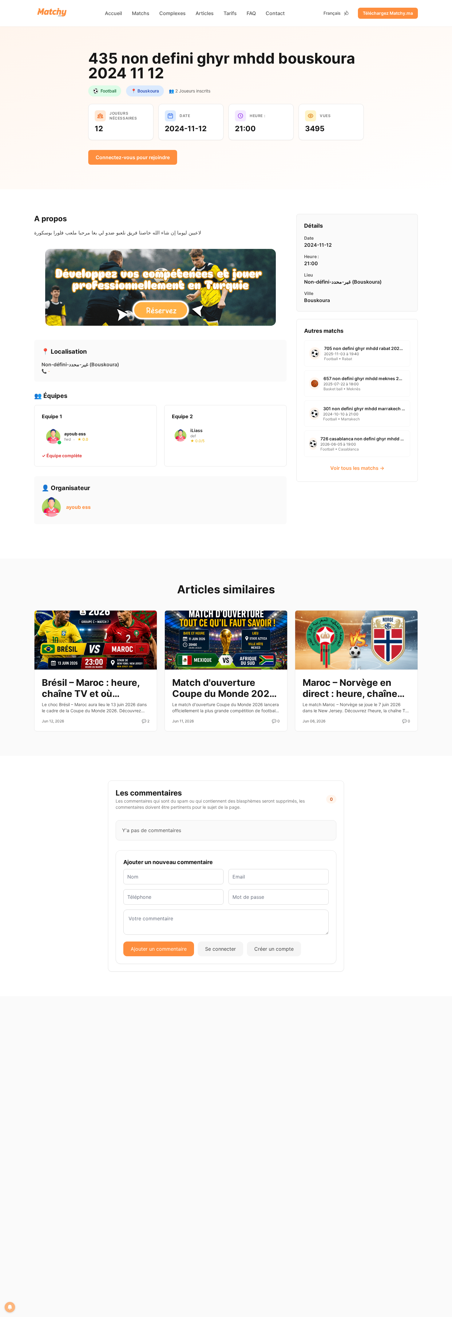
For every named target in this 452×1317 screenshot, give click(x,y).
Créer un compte (274, 949)
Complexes (172, 13)
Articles (205, 13)
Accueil (113, 13)
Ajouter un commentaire (159, 949)
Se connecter (220, 949)
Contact (275, 13)
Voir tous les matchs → (357, 468)
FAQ (251, 13)
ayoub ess (78, 507)
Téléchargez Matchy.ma (388, 13)
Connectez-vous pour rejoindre (133, 157)
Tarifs (230, 13)
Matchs (140, 13)
